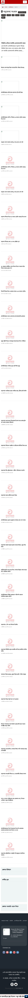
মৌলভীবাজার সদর (22, 12)
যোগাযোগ (25, 920)
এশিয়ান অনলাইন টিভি (14, 978)
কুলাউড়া (8, 15)
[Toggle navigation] (25, 2)
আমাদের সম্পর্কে (5, 920)
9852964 (15, 936)
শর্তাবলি (11, 920)
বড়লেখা (17, 15)
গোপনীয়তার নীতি (17, 920)
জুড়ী (13, 15)
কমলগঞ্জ (3, 15)
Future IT (19, 988)
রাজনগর (22, 15)
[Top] (26, 989)
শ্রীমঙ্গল (3, 17)
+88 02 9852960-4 (17, 935)
